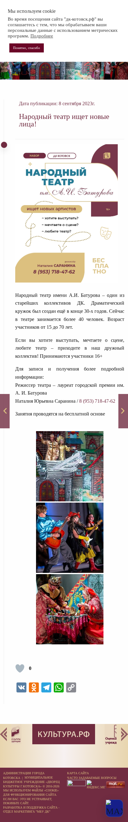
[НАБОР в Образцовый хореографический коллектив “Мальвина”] (123, 411)
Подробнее (41, 35)
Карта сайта (78, 773)
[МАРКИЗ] (5, 411)
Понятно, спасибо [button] (26, 48)
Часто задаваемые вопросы (92, 778)
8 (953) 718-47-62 (97, 401)
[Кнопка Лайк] (20, 668)
